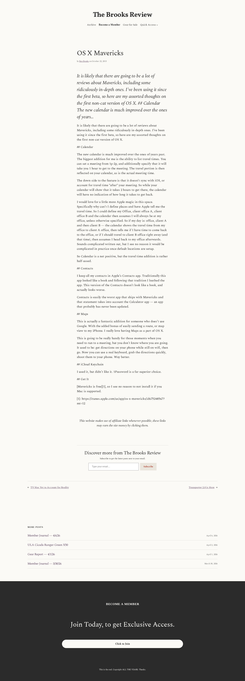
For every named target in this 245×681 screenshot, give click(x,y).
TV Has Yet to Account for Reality (49, 487)
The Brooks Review (122, 15)
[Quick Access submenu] (157, 25)
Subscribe (148, 466)
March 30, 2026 (210, 563)
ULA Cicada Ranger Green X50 (48, 545)
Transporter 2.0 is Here (202, 487)
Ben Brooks (84, 61)
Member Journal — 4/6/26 (44, 535)
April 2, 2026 (211, 545)
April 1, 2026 (211, 554)
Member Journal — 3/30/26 (44, 564)
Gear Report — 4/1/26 (41, 554)
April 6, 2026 (211, 535)
